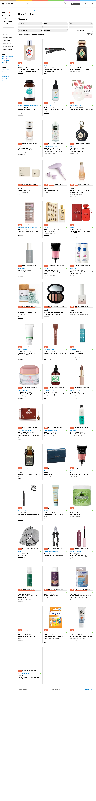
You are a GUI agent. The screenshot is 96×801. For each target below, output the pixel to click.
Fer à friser (47, 66)
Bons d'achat (5, 76)
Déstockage (5, 13)
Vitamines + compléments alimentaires (28, 105)
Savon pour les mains (49, 390)
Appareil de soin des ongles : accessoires (28, 227)
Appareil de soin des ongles (51, 551)
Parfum (20, 66)
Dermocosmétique (8, 46)
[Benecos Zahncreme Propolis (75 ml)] (56, 503)
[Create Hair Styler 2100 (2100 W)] (56, 179)
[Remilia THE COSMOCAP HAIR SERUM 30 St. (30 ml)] (29, 301)
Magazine (4, 78)
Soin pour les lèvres (49, 349)
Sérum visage (47, 105)
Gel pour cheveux (74, 510)
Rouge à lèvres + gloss (75, 390)
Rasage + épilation (8, 26)
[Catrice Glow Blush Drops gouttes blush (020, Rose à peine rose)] (56, 260)
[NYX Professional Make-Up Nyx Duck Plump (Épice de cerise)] (29, 665)
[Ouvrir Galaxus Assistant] (82, 4)
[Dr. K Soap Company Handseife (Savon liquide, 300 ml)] (56, 381)
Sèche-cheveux (48, 187)
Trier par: (20, 34)
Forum (3, 80)
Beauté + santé (6, 15)
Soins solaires (6, 40)
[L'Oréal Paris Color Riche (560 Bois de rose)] (82, 381)
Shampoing (73, 349)
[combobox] (26, 34)
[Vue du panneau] (88, 34)
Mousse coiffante (22, 592)
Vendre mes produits (7, 71)
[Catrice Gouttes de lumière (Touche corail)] (82, 462)
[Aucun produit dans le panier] (92, 4)
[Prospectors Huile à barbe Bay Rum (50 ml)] (29, 462)
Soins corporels (7, 32)
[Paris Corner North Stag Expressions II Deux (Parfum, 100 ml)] (82, 138)
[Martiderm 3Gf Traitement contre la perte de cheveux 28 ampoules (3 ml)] (29, 422)
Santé (4, 18)
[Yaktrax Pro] (29, 543)
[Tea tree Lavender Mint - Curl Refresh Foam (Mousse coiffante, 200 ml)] (29, 584)
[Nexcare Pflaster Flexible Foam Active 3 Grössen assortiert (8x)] (82, 584)
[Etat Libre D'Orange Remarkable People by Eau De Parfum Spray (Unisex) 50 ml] (29, 57)
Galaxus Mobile (6, 74)
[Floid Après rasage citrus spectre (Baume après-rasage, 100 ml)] (82, 625)
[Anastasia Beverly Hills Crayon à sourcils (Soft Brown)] (29, 503)
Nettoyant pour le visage (50, 146)
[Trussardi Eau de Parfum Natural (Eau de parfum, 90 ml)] (29, 138)
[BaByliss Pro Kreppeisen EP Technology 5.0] (56, 57)
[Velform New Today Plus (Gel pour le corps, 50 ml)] (29, 381)
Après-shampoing (22, 349)
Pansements (73, 592)
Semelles (20, 551)
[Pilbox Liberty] (56, 462)
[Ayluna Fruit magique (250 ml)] (56, 584)
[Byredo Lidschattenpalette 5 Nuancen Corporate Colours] (56, 301)
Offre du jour (5, 69)
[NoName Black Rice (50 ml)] (29, 260)
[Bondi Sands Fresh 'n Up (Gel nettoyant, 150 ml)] (56, 422)
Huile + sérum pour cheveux (25, 309)
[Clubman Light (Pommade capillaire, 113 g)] (82, 503)
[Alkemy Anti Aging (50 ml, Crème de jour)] (29, 179)
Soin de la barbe (22, 471)
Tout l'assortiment (7, 10)
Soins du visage (7, 29)
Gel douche (73, 268)
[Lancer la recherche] (19, 3)
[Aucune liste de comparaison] (85, 4)
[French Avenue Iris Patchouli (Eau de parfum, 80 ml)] (82, 57)
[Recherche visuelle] (64, 3)
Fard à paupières (48, 309)
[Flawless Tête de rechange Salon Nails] (29, 219)
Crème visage (21, 187)
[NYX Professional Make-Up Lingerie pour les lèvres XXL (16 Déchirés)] (82, 543)
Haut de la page (89, 689)
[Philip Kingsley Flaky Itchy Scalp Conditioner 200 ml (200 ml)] (29, 341)
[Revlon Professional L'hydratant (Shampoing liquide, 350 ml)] (82, 422)
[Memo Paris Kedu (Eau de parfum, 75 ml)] (56, 219)
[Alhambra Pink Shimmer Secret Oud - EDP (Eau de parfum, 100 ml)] (82, 219)
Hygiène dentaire (7, 37)
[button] (40, 65)
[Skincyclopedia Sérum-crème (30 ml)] (56, 97)
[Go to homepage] (7, 4)
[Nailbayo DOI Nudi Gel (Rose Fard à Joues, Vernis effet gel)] (82, 301)
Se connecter (75, 4)
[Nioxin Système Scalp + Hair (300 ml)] (29, 625)
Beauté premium (7, 43)
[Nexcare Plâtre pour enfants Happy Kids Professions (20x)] (56, 625)
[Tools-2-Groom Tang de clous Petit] (56, 543)
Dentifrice (47, 510)
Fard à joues (47, 268)
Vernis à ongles (74, 309)
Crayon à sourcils (22, 510)
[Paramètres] (69, 4)
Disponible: (34, 34)
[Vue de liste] (91, 34)
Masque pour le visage (75, 105)
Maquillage (6, 34)
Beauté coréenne (7, 49)
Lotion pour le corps (75, 187)
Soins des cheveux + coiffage (8, 22)
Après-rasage (73, 632)
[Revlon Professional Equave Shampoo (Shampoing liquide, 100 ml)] (82, 341)
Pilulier (46, 471)
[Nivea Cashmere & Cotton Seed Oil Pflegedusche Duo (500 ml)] (82, 260)
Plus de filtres (80, 30)
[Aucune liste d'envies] (89, 4)
